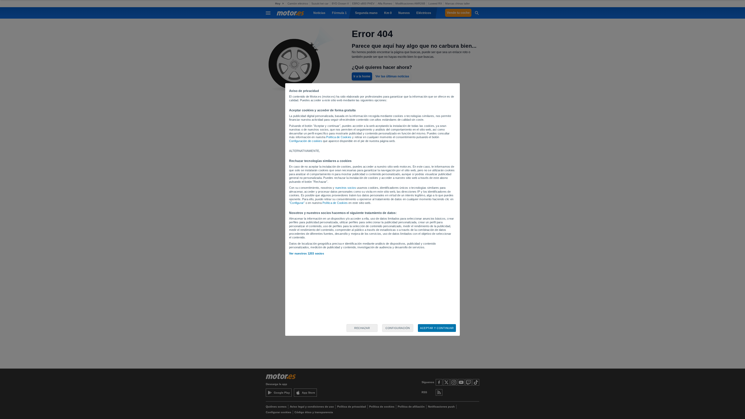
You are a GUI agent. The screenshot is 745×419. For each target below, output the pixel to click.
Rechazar (362, 328)
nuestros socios (345, 187)
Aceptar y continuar (437, 328)
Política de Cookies (338, 137)
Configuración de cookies (305, 141)
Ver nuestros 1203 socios (306, 253)
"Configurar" (297, 202)
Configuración (397, 328)
